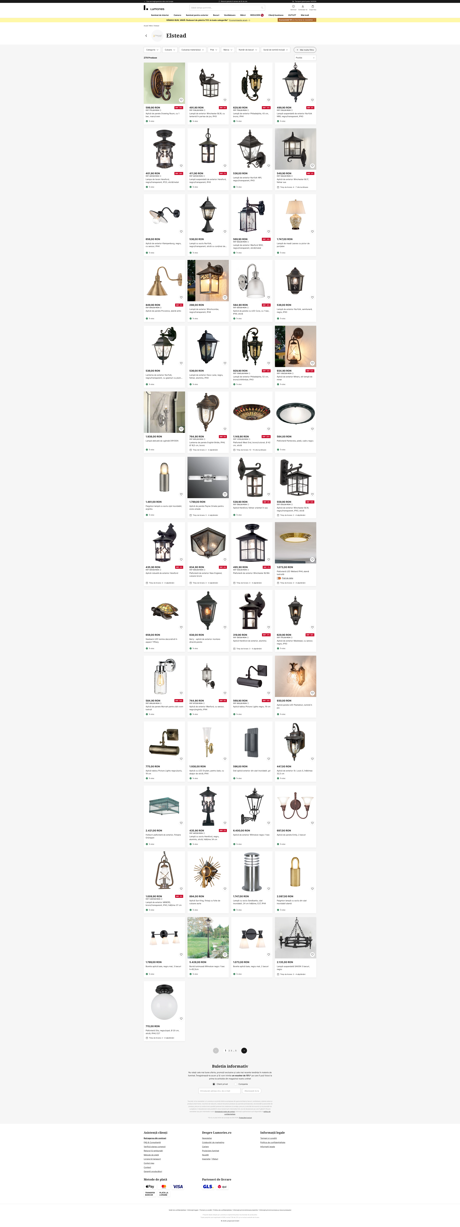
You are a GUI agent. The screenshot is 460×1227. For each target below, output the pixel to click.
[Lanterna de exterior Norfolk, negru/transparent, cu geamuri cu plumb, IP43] (164, 357)
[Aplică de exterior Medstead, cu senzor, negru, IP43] (295, 621)
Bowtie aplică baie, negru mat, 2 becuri (251, 966)
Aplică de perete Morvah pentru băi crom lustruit (164, 708)
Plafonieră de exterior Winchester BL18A (251, 573)
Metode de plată (151, 1155)
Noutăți (205, 1155)
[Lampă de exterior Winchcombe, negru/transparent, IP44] (208, 291)
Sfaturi (215, 1159)
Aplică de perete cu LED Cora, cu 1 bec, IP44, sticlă (251, 312)
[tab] (152, 50)
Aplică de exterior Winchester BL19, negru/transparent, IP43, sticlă (293, 509)
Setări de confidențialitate (177, 1210)
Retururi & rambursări (153, 1150)
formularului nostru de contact (225, 1112)
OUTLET (292, 15)
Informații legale (267, 1146)
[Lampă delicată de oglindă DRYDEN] (164, 422)
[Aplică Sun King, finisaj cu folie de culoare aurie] (208, 882)
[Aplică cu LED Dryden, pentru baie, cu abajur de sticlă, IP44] (208, 751)
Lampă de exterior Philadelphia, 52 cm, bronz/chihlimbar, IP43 (251, 378)
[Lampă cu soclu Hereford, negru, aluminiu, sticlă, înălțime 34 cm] (208, 816)
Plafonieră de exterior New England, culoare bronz (205, 574)
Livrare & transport (152, 1159)
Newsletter (207, 1138)
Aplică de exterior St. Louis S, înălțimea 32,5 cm (294, 772)
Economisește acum (238, 20)
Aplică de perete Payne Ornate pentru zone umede (206, 507)
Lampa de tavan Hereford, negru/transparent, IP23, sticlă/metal (162, 180)
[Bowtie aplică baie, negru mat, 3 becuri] (164, 947)
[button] (181, 100)
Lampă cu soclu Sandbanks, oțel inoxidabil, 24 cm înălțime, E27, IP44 (249, 902)
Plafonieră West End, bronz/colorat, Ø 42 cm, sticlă (251, 444)
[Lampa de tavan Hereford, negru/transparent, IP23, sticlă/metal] (164, 159)
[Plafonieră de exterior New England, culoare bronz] (208, 554)
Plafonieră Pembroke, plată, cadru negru (295, 440)
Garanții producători (153, 1171)
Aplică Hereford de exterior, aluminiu (249, 640)
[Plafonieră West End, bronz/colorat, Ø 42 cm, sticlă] (252, 422)
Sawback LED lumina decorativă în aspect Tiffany (161, 640)
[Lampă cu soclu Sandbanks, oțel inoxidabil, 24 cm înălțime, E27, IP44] (252, 882)
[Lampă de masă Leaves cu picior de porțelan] (295, 225)
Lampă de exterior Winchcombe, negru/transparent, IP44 (204, 310)
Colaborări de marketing (213, 1142)
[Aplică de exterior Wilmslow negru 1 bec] (252, 816)
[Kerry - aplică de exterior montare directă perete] (208, 621)
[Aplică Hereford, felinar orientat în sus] (252, 487)
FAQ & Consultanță (152, 1142)
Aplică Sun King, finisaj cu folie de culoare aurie (204, 902)
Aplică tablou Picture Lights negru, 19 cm (251, 706)
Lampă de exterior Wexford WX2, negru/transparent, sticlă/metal (248, 246)
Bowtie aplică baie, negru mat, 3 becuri (163, 966)
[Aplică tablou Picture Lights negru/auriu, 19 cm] (164, 751)
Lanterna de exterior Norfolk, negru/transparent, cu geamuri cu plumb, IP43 (164, 376)
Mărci (151, 26)
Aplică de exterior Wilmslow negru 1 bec (251, 834)
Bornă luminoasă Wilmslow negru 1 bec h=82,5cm (207, 968)
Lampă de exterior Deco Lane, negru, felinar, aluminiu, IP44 (206, 376)
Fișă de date (287, 578)
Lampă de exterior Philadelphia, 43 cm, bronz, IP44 (251, 115)
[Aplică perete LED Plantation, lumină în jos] (295, 687)
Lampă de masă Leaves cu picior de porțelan (293, 245)
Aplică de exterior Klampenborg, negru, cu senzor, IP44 (163, 245)
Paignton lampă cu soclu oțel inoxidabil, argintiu (164, 507)
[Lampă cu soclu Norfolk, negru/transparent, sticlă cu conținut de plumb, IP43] (208, 225)
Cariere (205, 1146)
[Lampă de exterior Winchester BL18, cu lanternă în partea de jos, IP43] (208, 94)
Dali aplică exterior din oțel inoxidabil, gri (251, 770)
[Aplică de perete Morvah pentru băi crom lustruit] (164, 687)
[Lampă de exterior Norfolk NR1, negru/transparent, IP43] (252, 159)
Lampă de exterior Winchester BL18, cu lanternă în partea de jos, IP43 (207, 115)
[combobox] (227, 7)
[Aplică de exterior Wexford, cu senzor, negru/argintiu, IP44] (208, 687)
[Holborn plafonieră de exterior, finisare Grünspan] (164, 816)
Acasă (146, 26)
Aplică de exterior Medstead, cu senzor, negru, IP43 (295, 642)
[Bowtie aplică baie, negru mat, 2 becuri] (252, 947)
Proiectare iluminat (210, 1150)
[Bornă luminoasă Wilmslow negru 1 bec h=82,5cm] (208, 947)
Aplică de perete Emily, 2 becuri (291, 834)
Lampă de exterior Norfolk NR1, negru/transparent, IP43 (247, 179)
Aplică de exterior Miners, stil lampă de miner (294, 378)
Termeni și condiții (268, 1138)
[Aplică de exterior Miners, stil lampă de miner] (295, 357)
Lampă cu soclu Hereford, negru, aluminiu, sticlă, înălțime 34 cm (204, 838)
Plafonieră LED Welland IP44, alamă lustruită (293, 573)
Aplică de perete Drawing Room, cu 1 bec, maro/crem (162, 115)
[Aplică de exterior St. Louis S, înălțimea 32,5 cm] (295, 751)
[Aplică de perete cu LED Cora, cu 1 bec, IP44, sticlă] (252, 291)
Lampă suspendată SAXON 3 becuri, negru (293, 968)
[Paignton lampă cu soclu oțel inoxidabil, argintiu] (164, 487)
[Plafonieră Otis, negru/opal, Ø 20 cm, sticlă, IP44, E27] (164, 1011)
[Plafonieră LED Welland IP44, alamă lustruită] (295, 554)
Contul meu (149, 1163)
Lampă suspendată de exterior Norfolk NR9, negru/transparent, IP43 (294, 115)
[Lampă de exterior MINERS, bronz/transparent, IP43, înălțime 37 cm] (164, 882)
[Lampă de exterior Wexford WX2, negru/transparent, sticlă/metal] (252, 225)
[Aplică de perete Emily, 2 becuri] (295, 816)
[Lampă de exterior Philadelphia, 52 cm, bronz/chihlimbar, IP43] (252, 357)
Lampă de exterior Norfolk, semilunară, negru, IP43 (294, 310)
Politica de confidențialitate (272, 1142)
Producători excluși (245, 1118)
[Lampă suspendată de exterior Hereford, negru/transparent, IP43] (208, 159)
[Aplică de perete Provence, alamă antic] (164, 291)
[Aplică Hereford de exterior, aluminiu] (252, 621)
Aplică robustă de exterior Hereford (162, 573)
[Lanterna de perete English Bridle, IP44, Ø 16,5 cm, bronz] (208, 422)
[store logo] (154, 7)
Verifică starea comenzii (155, 1146)
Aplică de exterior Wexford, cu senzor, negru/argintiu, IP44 (206, 708)
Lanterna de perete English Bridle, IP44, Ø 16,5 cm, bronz (207, 444)
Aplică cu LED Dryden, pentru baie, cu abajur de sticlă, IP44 (206, 772)
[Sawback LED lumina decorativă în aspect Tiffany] (164, 621)
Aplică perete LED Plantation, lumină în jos (294, 706)
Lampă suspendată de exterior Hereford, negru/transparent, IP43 (207, 180)
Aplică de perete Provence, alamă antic (163, 311)
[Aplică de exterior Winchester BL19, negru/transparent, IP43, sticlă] (295, 487)
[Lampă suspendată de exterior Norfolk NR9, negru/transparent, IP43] (295, 94)
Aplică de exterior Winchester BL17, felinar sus (293, 180)
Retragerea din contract (155, 1138)
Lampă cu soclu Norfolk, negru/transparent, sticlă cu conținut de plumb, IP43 (207, 245)
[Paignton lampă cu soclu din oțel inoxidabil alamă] (295, 882)
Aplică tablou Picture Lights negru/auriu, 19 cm (164, 772)
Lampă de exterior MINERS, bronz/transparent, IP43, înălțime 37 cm (164, 903)
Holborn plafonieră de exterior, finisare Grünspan (163, 836)
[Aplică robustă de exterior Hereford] (164, 554)
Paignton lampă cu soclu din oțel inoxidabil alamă (292, 902)
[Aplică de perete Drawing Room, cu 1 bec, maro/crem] (164, 94)
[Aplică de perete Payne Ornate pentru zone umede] (208, 487)
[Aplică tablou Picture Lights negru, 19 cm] (252, 687)
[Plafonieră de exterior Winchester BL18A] (252, 554)
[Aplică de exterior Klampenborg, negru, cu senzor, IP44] (164, 225)
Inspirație (206, 1159)
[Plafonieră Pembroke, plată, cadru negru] (295, 422)
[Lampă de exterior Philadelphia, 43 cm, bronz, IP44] (252, 94)
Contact (147, 1167)
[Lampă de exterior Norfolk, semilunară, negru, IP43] (295, 291)
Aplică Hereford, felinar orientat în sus (250, 507)
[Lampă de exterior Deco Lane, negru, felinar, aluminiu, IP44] (208, 357)
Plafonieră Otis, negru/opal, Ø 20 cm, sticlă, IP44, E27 (162, 1032)
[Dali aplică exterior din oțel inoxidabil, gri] (252, 751)
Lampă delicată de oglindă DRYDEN (162, 440)
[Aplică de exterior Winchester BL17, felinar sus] (295, 159)
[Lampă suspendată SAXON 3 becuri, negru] (295, 947)
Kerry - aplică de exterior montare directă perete (204, 640)
